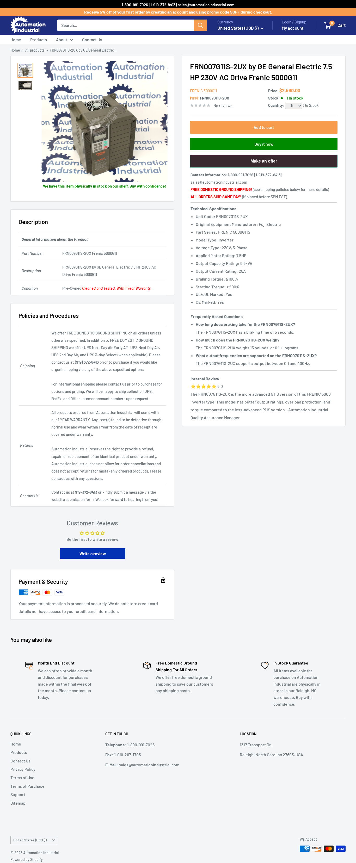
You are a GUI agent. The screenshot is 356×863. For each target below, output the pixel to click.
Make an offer (264, 163)
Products (38, 39)
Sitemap (18, 802)
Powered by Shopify (26, 859)
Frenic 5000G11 (203, 90)
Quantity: (276, 105)
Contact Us (92, 39)
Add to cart (264, 127)
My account (292, 27)
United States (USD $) (30, 840)
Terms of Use (22, 777)
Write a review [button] (92, 553)
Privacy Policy (22, 769)
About (61, 39)
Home (15, 39)
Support (17, 794)
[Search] (200, 25)
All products (35, 50)
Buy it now (263, 143)
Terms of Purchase (27, 786)
